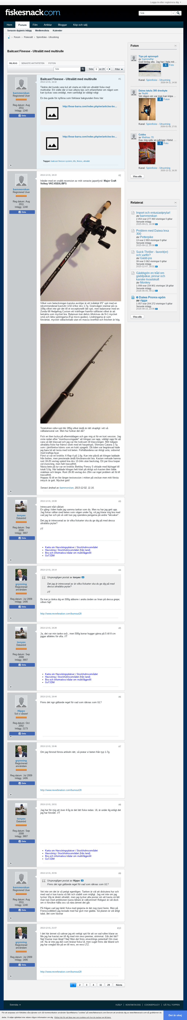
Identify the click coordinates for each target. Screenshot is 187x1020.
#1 (120, 79)
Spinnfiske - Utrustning (47, 37)
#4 (120, 570)
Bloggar (62, 24)
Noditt (145, 93)
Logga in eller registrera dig (164, 2)
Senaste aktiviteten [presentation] (32, 63)
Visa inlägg (83, 577)
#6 (120, 697)
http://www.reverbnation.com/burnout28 (60, 613)
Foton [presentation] (52, 63)
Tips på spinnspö (148, 56)
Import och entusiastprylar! (153, 212)
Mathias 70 (148, 137)
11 (101, 985)
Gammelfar (148, 59)
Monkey (145, 282)
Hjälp (119, 1005)
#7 (120, 746)
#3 (120, 501)
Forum (22, 24)
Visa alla (137, 176)
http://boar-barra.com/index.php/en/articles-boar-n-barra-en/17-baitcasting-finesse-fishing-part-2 (116, 136)
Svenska (14, 1005)
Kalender (57, 30)
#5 (120, 628)
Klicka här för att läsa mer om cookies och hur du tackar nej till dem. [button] (82, 1017)
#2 (120, 175)
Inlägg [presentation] (13, 63)
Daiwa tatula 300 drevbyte (153, 90)
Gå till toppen (171, 1005)
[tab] (13, 63)
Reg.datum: (19, 105)
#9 (120, 873)
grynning (21, 584)
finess (79, 161)
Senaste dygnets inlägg (19, 30)
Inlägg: (18, 110)
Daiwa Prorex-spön (152, 297)
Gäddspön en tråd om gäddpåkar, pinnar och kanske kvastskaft (150, 276)
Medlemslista (42, 30)
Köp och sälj (80, 24)
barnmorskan (21, 92)
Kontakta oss (133, 1005)
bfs (74, 161)
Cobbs (142, 134)
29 (108, 985)
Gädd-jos (146, 258)
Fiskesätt (28, 37)
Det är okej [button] (175, 1015)
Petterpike (146, 237)
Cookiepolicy (152, 1005)
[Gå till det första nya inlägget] (137, 297)
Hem (9, 24)
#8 (120, 804)
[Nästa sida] (109, 69)
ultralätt (86, 161)
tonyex (21, 515)
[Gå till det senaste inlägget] (156, 224)
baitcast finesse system (61, 161)
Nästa (119, 985)
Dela (23, 116)
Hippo (21, 710)
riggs (143, 300)
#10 (119, 928)
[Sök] (178, 13)
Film (35, 24)
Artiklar (48, 24)
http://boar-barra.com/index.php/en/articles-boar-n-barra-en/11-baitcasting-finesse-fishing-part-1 (116, 106)
